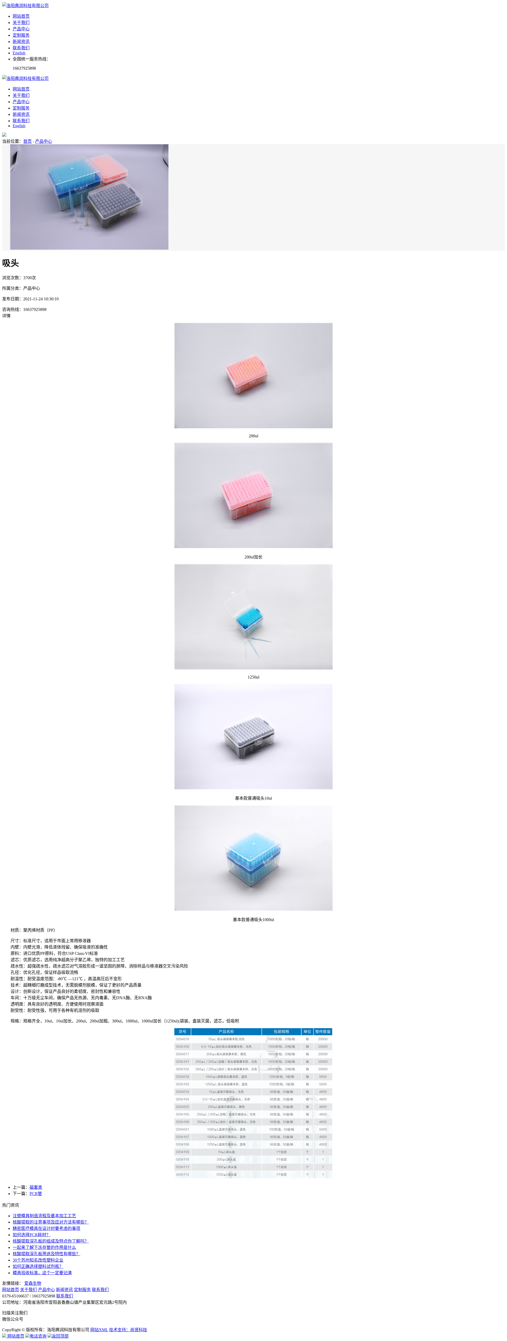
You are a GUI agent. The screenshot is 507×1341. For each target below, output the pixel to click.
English (19, 53)
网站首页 (21, 16)
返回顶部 (60, 1336)
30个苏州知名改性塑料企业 (38, 1260)
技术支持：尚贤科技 (128, 1330)
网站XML (99, 1330)
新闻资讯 (21, 41)
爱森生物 (32, 1283)
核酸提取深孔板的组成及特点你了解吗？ (51, 1241)
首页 (27, 141)
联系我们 (21, 48)
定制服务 (21, 35)
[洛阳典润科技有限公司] (25, 5)
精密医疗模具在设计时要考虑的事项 (46, 1228)
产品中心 (21, 29)
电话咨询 (38, 1336)
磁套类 (36, 1187)
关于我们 (21, 22)
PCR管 (36, 1193)
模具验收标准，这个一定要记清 (42, 1273)
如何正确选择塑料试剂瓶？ (38, 1266)
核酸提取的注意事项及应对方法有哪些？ (51, 1222)
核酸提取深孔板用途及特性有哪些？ (46, 1254)
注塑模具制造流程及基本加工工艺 (44, 1216)
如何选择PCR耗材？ (31, 1235)
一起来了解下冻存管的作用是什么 (44, 1247)
